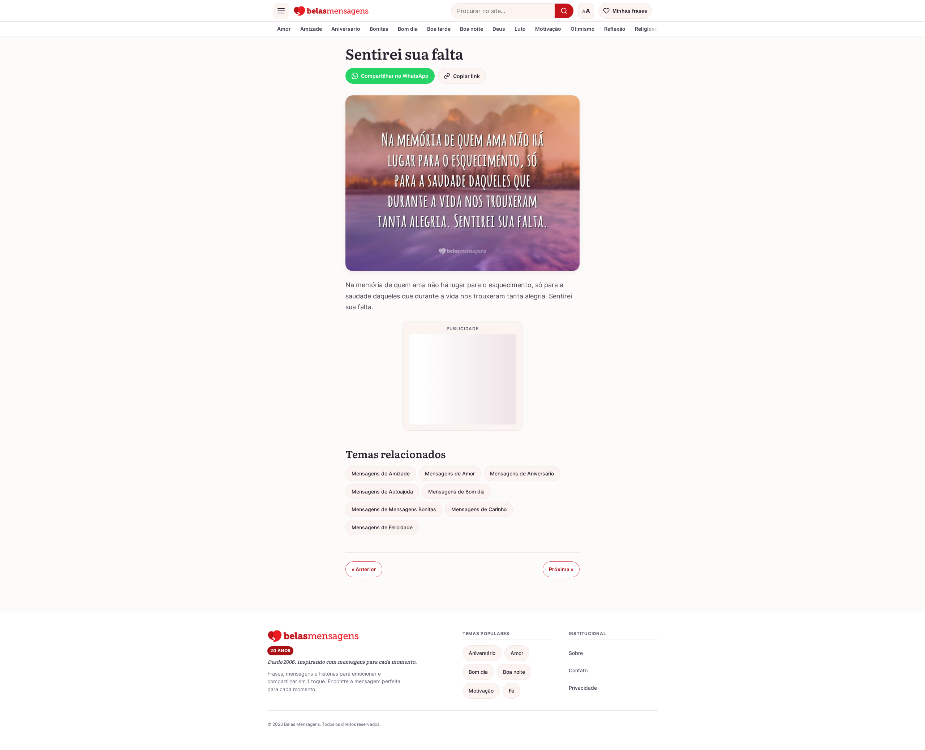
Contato (578, 670)
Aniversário (345, 29)
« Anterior (364, 569)
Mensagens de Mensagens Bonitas (394, 509)
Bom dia (408, 29)
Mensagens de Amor (450, 473)
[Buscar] (564, 11)
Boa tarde (439, 29)
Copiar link (466, 76)
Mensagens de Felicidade (382, 527)
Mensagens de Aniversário (522, 473)
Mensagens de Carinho (479, 509)
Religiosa (646, 29)
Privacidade (583, 688)
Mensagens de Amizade (381, 473)
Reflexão (614, 29)
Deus (498, 29)
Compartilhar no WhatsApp (395, 76)
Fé (511, 691)
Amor (284, 29)
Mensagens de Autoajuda (382, 491)
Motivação (548, 29)
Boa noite (471, 29)
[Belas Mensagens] (331, 11)
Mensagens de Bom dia (456, 491)
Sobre (576, 653)
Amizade (311, 29)
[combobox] (503, 11)
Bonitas (379, 29)
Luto (520, 29)
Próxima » (561, 569)
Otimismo (583, 29)
